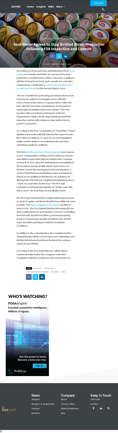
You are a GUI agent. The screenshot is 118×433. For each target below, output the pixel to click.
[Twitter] (59, 56)
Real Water (55, 272)
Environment (49, 268)
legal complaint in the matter (44, 205)
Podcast (36, 408)
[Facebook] (52, 56)
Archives (36, 413)
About (64, 399)
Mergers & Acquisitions (43, 403)
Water (63, 272)
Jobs (63, 413)
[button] (103, 9)
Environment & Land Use (65, 39)
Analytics (36, 399)
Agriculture (46, 39)
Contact (94, 403)
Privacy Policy (68, 403)
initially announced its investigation (43, 152)
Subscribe (95, 399)
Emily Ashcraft (52, 64)
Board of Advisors (70, 408)
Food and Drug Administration (38, 272)
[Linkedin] (65, 56)
